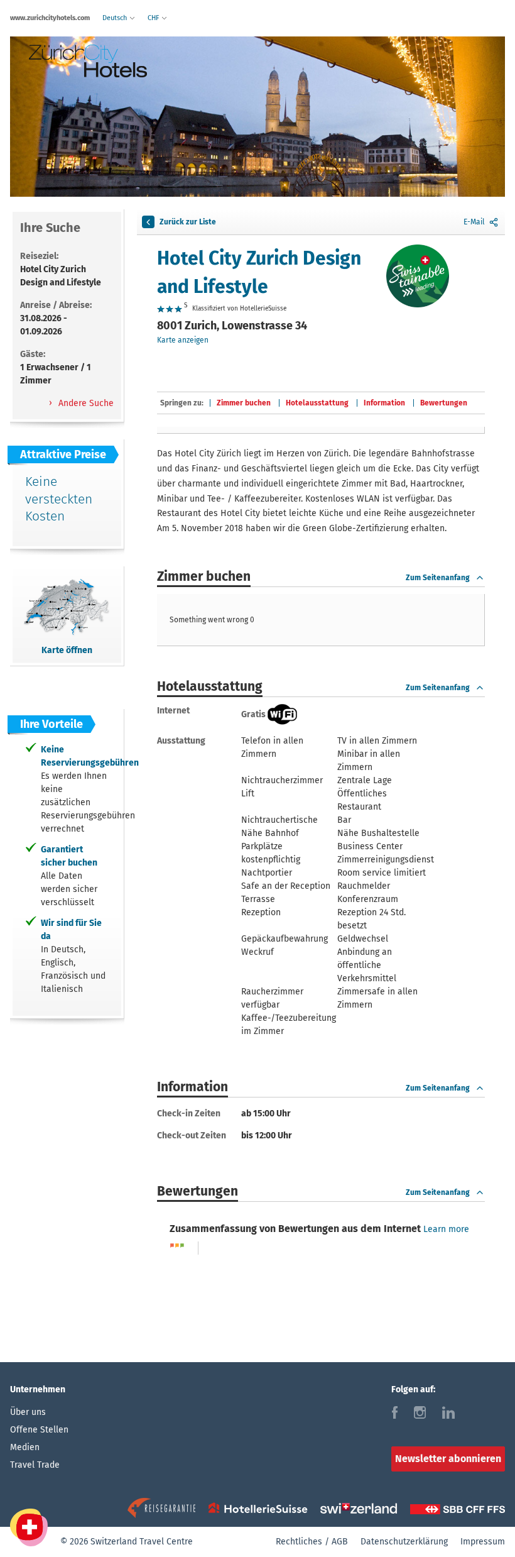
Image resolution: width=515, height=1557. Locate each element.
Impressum (482, 1541)
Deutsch (115, 18)
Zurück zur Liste (188, 221)
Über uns (28, 1412)
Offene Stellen (39, 1429)
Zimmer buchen (244, 403)
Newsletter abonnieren (448, 1459)
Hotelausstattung (317, 403)
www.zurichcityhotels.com (50, 18)
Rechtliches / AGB (312, 1541)
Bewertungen (443, 403)
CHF (154, 18)
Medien (25, 1447)
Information (384, 403)
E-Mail (474, 221)
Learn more (446, 1229)
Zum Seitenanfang (438, 577)
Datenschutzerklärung (404, 1541)
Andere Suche (85, 403)
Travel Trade (35, 1465)
